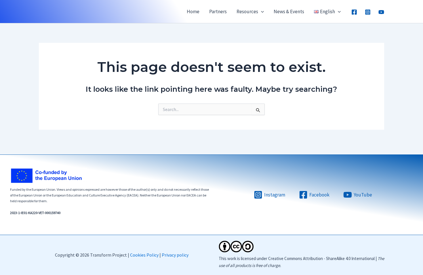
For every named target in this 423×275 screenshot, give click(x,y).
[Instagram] (368, 12)
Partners (218, 11)
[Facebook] (354, 12)
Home (193, 11)
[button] (261, 11)
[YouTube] (381, 12)
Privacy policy (175, 255)
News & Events (289, 11)
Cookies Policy (144, 255)
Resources (247, 11)
